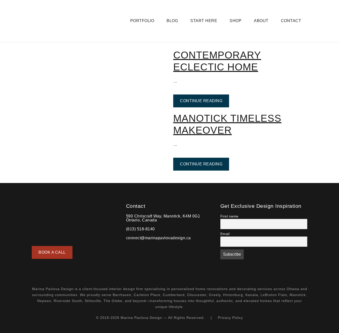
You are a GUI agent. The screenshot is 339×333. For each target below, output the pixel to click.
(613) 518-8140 (140, 229)
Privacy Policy (230, 318)
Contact (291, 21)
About (261, 21)
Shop (235, 21)
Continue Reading (204, 100)
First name (229, 216)
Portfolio (142, 21)
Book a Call (52, 252)
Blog (172, 21)
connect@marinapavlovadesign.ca (158, 238)
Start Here (203, 21)
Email (225, 234)
